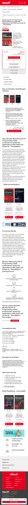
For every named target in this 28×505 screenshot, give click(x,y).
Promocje (10, 9)
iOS (20, 349)
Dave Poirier (13, 125)
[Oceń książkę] (17, 41)
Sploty (16, 485)
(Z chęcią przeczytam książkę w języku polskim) (17, 37)
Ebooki (12, 6)
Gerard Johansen (19, 419)
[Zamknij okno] (25, 500)
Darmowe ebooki (6, 11)
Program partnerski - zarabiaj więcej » (18, 439)
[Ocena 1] (13, 41)
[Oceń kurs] (6, 320)
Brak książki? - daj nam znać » (17, 445)
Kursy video (17, 6)
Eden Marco (9, 419)
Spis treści (8, 84)
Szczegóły (8, 79)
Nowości (15, 9)
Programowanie (5, 349)
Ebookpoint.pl (17, 481)
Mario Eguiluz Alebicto (10, 118)
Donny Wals (18, 33)
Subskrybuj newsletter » (18, 451)
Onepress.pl (8, 477)
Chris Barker (16, 118)
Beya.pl (16, 483)
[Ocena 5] (19, 41)
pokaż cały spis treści (9, 386)
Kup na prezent (14, 64)
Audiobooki (4, 9)
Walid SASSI (8, 125)
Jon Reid (16, 125)
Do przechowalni (14, 73)
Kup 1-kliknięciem (14, 67)
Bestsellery (19, 9)
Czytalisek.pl (8, 485)
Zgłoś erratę (4, 346)
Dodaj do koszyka (14, 57)
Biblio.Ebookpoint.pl (10, 487)
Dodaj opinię (15, 320)
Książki (8, 6)
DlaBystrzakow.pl (18, 479)
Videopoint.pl (8, 483)
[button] (23, 195)
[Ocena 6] (20, 41)
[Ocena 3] (16, 41)
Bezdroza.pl (8, 481)
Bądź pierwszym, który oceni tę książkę (18, 43)
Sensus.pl (17, 477)
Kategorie (4, 6)
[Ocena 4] (17, 41)
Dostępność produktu (8, 81)
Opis (6, 77)
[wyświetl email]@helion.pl (9, 496)
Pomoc (18, 301)
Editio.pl (7, 479)
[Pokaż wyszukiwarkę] (20, 3)
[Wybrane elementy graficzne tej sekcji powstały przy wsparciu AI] (24, 227)
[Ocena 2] (14, 41)
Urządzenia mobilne (14, 349)
